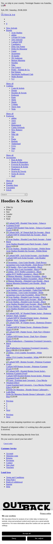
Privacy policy (45, 513)
